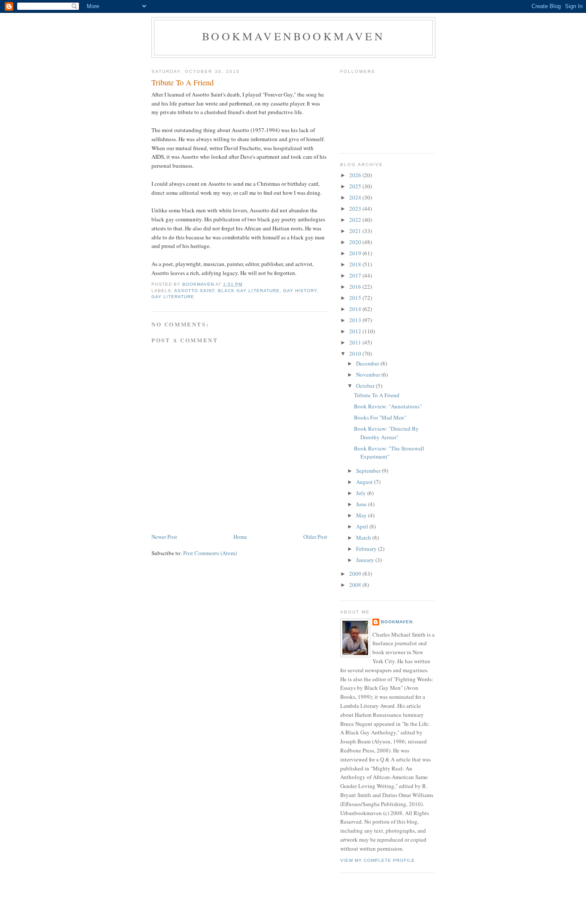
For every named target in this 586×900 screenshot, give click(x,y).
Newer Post (164, 537)
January (365, 560)
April (362, 526)
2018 (355, 264)
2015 (355, 298)
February (367, 549)
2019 (355, 253)
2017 (355, 275)
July (361, 493)
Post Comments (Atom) (210, 553)
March (364, 537)
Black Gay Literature (248, 290)
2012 (355, 331)
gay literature (172, 296)
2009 (355, 573)
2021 (355, 231)
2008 (355, 585)
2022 (355, 219)
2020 (355, 242)
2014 (355, 309)
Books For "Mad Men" (380, 417)
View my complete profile (377, 860)
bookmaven (397, 621)
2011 (355, 342)
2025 (355, 186)
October (366, 386)
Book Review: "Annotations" (388, 406)
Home (240, 537)
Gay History (300, 290)
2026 (355, 175)
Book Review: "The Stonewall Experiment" (389, 452)
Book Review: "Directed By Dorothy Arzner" (386, 433)
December (368, 363)
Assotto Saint (194, 290)
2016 (355, 286)
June (362, 504)
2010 (355, 353)
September (369, 470)
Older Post (315, 537)
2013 (355, 320)
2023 (355, 208)
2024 (355, 197)
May (362, 515)
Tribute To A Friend (376, 395)
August (365, 482)
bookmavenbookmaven (293, 36)
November (368, 374)
